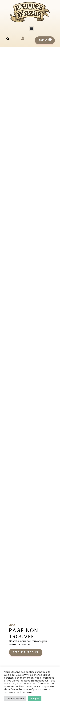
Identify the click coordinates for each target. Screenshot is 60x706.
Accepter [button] (35, 698)
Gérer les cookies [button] (15, 698)
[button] (31, 28)
